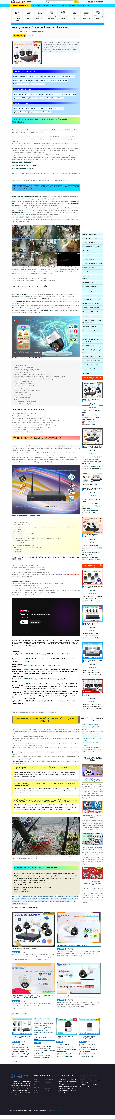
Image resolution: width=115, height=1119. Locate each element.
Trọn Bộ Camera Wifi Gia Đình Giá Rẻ (91, 400)
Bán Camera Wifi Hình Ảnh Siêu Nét (91, 331)
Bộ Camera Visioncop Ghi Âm (90, 238)
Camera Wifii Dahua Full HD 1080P (51, 94)
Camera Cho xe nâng (88, 272)
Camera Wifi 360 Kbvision (89, 326)
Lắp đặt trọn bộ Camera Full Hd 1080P (40, 112)
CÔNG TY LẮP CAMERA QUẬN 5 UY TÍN (19, 1076)
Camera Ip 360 (86, 373)
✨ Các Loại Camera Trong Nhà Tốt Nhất (92, 731)
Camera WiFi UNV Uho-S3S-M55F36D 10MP (65, 1037)
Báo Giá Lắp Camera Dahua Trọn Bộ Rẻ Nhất (93, 780)
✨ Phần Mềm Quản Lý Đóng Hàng (91, 747)
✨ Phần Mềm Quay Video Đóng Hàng (92, 749)
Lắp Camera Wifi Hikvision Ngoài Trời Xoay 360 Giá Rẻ (92, 340)
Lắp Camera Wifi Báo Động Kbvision (91, 312)
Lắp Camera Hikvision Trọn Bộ (21, 112)
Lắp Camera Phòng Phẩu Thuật (90, 286)
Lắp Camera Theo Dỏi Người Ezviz (91, 246)
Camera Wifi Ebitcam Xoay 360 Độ (91, 303)
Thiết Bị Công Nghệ (65, 5)
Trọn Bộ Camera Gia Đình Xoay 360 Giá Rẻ (91, 623)
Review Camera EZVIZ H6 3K (23, 898)
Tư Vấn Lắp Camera (78, 5)
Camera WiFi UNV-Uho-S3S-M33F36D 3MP (42, 1038)
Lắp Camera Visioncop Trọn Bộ (21, 108)
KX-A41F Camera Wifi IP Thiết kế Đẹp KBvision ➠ (72, 945)
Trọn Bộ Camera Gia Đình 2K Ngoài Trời (92, 660)
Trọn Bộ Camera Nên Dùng (89, 242)
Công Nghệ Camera (39, 5)
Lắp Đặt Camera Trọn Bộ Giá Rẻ (92, 816)
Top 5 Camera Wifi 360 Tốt (68, 76)
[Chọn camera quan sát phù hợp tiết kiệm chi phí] (102, 16)
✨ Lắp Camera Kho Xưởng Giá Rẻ (91, 733)
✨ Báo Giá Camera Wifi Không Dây (91, 724)
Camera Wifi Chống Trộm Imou (90, 307)
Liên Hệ (87, 5)
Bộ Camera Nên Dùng (52, 5)
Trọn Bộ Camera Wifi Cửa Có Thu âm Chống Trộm (92, 489)
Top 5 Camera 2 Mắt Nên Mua (21, 84)
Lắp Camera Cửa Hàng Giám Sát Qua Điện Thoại (45, 898)
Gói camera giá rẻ (19, 1014)
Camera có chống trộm (88, 291)
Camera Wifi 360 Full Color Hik (90, 364)
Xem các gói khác (15, 1061)
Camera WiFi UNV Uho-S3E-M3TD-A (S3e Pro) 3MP (87, 1037)
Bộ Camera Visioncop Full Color (90, 255)
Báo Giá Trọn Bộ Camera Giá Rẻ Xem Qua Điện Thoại (92, 848)
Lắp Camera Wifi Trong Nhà (69, 94)
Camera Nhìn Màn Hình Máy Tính (91, 299)
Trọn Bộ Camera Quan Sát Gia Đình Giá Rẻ (92, 586)
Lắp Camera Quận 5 (22, 1)
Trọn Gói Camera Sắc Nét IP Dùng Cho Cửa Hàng (35, 901)
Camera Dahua (49, 1079)
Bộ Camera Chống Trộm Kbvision (55, 108)
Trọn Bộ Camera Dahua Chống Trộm (92, 263)
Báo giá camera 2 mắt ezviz (37, 84)
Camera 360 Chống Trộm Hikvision (91, 356)
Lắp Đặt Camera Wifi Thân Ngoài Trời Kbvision (25, 98)
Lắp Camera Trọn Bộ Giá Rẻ (38, 108)
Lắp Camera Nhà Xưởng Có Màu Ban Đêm (61, 901)
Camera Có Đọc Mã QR (88, 267)
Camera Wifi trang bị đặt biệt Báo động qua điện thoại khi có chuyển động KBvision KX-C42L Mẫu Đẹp (33, 996)
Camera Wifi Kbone (36, 94)
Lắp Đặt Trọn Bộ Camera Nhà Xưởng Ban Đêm (92, 535)
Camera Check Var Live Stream (59, 80)
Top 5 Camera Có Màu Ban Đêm (21, 80)
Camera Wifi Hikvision (58, 98)
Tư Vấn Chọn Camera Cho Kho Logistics (90, 277)
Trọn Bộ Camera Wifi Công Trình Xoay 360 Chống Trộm (40, 27)
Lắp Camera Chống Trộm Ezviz (21, 94)
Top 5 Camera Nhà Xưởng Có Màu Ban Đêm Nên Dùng (27, 76)
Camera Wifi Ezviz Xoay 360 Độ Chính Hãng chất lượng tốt (92, 321)
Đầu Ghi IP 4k (85, 251)
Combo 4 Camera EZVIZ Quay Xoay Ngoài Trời (21, 1037)
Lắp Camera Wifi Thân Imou (89, 335)
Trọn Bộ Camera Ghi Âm (88, 259)
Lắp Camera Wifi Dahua (44, 98)
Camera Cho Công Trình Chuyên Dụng (92, 295)
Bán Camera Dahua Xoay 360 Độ (91, 360)
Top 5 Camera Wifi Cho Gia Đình (51, 76)
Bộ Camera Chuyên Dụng (89, 234)
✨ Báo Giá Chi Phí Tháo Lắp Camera (91, 736)
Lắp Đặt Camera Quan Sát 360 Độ (47, 896)
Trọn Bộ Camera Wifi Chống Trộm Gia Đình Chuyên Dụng (92, 446)
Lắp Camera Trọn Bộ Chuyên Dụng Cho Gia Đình (92, 883)
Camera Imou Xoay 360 (88, 369)
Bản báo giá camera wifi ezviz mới (40, 80)
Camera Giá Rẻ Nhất (87, 282)
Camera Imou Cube (87, 316)
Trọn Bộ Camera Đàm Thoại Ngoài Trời (92, 694)
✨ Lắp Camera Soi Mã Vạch (89, 752)
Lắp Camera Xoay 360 (88, 345)
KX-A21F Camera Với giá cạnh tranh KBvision (71, 996)
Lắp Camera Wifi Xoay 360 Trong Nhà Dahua (92, 351)
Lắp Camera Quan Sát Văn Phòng (27, 896)
